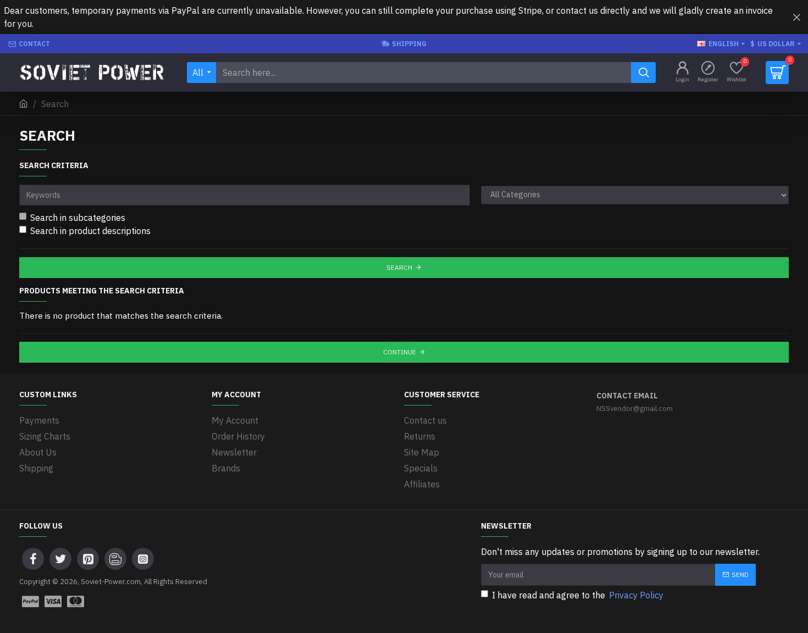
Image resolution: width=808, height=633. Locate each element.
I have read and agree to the (577, 595)
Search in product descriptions (90, 230)
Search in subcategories (77, 217)
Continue (399, 352)
